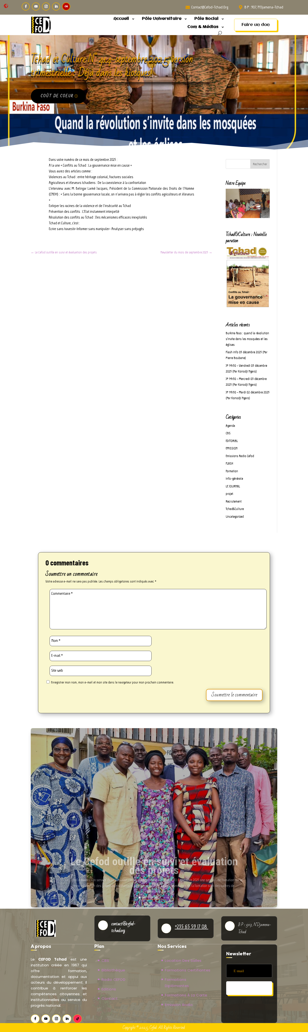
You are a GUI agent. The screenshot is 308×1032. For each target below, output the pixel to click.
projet (229, 493)
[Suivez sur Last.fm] (66, 6)
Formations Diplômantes (177, 982)
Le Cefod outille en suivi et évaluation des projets (154, 857)
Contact (110, 998)
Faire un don (256, 25)
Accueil (121, 19)
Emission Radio (179, 1004)
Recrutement (234, 501)
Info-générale (234, 478)
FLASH (229, 463)
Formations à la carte (186, 995)
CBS (228, 433)
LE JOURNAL (233, 486)
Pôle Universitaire (161, 19)
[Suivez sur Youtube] (36, 6)
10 (172, 897)
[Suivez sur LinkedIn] (56, 6)
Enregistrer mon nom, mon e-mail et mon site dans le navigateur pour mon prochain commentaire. (112, 682)
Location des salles (183, 960)
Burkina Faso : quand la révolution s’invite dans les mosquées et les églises (247, 338)
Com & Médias (202, 27)
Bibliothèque (113, 970)
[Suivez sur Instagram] (46, 6)
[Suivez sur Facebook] (26, 6)
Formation (232, 471)
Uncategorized (235, 516)
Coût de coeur (57, 96)
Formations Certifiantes (188, 970)
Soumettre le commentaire (234, 695)
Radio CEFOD (114, 979)
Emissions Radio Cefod (240, 456)
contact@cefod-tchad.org (209, 7)
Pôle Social (206, 19)
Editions (109, 989)
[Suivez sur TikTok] (77, 1018)
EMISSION (231, 448)
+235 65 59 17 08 (191, 926)
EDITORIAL (232, 441)
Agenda (230, 425)
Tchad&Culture (235, 509)
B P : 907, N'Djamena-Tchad (263, 7)
